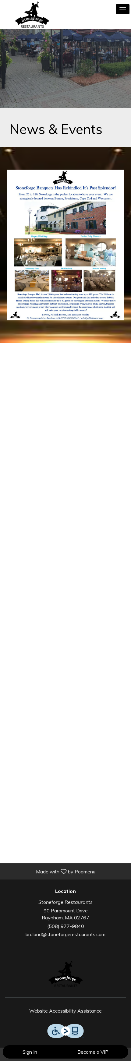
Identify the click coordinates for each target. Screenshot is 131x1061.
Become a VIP (92, 1052)
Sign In (30, 1052)
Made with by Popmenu (50, 871)
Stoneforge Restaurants (65, 974)
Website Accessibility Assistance (65, 1011)
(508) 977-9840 (65, 926)
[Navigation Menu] (122, 9)
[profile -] (107, 8)
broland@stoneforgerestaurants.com (65, 934)
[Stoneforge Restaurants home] (32, 15)
